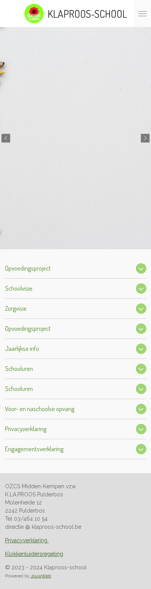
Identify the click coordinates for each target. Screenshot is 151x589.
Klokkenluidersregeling (34, 554)
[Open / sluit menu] (142, 13)
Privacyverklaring (27, 540)
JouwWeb (41, 576)
